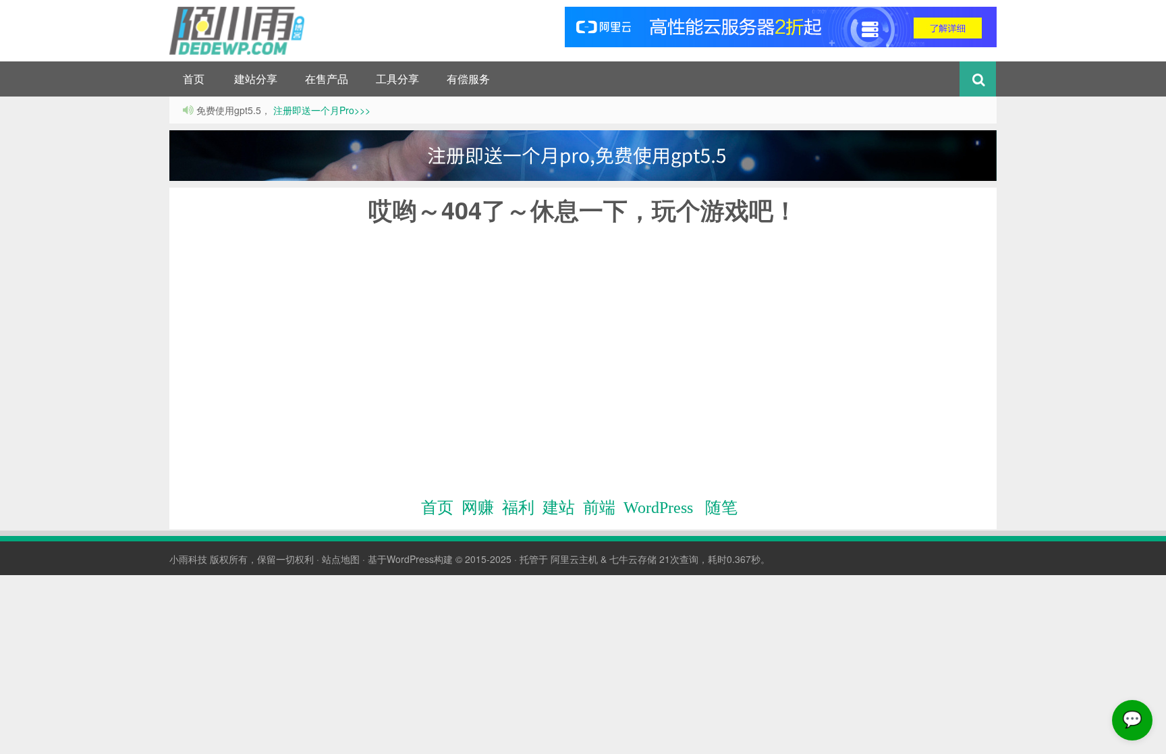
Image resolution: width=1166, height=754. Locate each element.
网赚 (478, 507)
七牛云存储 (633, 559)
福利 (518, 507)
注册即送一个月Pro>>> (320, 110)
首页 (193, 78)
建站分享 (255, 78)
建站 (559, 507)
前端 (599, 507)
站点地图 (341, 559)
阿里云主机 (574, 559)
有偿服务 (468, 78)
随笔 (721, 507)
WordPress (658, 507)
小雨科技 (188, 559)
